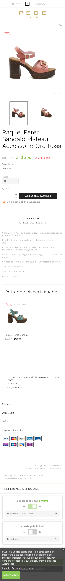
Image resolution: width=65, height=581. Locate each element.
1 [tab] (32, 346)
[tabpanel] (17, 323)
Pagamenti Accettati (13, 430)
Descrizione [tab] (32, 218)
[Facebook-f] (28, 369)
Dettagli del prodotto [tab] (32, 223)
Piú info (6, 568)
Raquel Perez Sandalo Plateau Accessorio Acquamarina (17, 335)
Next (58, 93)
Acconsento (11, 574)
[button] (32, 514)
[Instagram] (36, 369)
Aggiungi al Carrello (38, 196)
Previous (55, 93)
